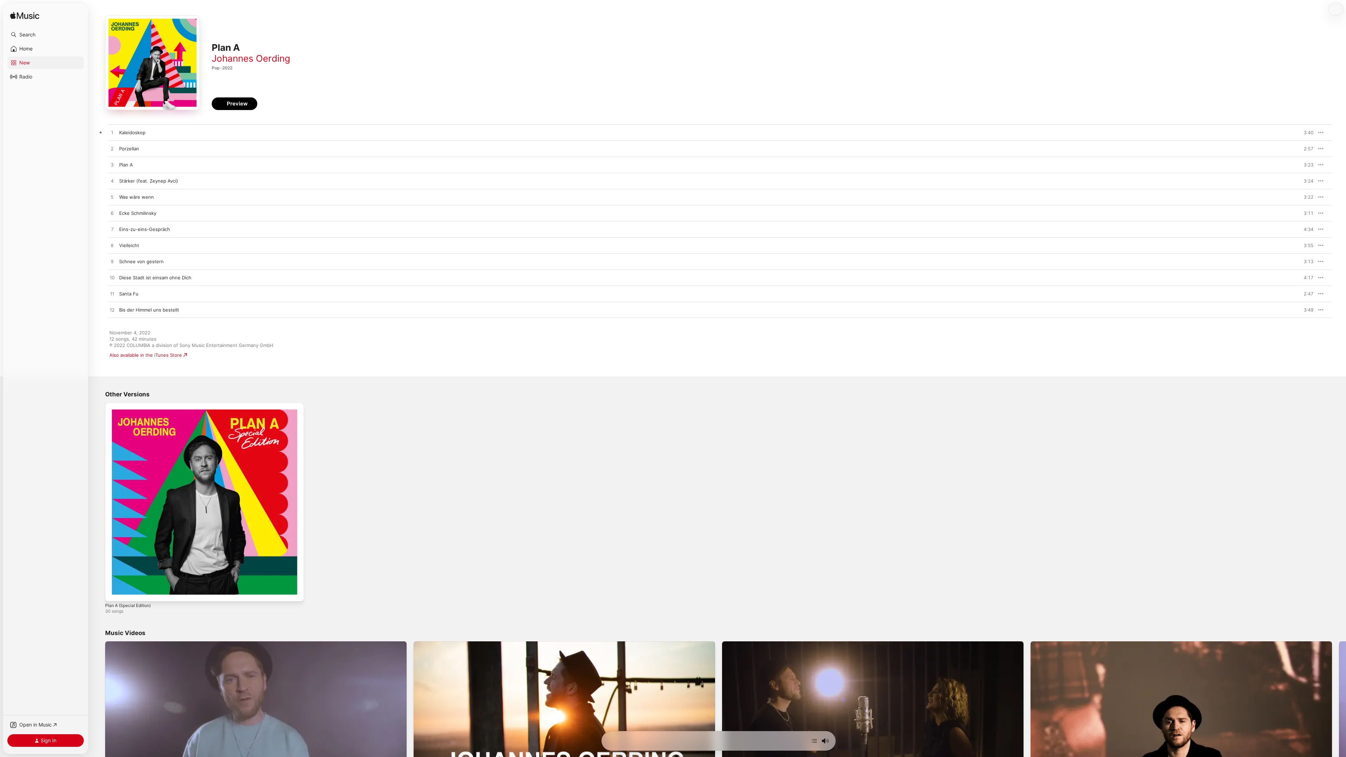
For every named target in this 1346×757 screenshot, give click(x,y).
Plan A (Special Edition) (130, 405)
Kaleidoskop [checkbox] (132, 132)
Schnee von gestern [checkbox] (141, 261)
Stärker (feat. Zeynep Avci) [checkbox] (148, 181)
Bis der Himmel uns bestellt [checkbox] (149, 310)
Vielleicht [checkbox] (129, 245)
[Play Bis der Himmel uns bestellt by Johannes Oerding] (112, 310)
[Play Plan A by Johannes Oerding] (112, 165)
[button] (45, 35)
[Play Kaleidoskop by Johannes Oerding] (112, 133)
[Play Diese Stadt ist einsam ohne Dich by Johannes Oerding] (112, 278)
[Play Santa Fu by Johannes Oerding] (112, 294)
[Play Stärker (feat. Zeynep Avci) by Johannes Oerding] (112, 181)
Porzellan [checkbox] (129, 148)
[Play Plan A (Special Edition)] (114, 592)
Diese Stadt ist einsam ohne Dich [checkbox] (155, 277)
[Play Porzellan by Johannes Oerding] (112, 149)
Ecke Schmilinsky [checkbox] (137, 213)
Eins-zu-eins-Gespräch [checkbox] (144, 229)
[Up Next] (814, 741)
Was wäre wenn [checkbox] (136, 197)
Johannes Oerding (251, 58)
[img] (24, 16)
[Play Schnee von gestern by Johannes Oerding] (112, 262)
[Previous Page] (98, 726)
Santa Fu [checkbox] (128, 293)
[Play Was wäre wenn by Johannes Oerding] (112, 197)
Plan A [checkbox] (126, 165)
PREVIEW (1305, 132)
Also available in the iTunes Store (145, 355)
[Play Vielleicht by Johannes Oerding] (112, 246)
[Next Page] (1339, 726)
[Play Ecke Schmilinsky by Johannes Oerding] (112, 213)
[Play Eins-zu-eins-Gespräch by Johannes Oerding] (112, 229)
